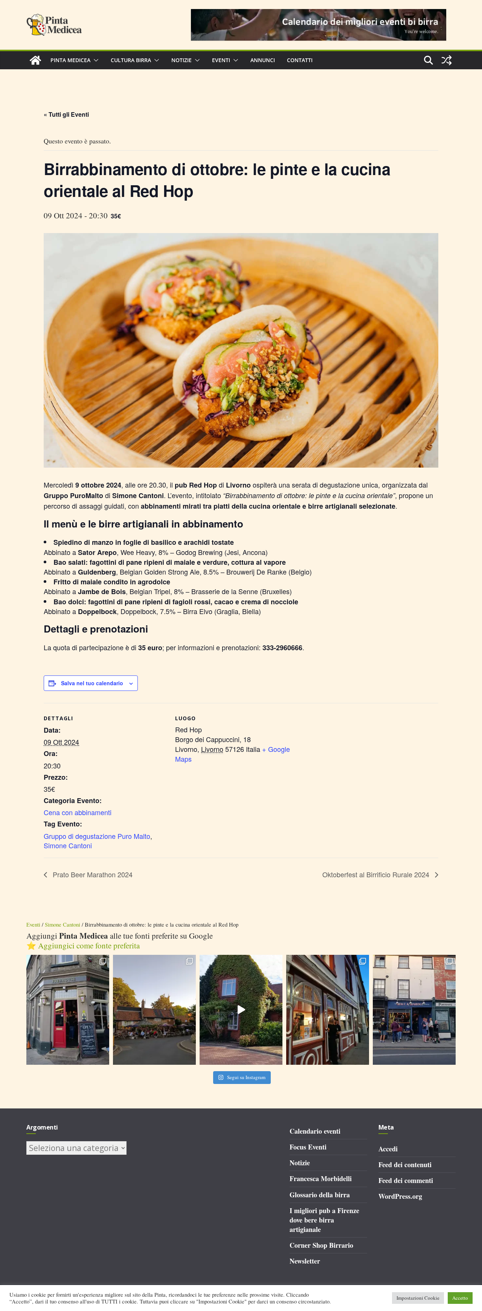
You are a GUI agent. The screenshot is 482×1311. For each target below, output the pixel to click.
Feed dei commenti (405, 1180)
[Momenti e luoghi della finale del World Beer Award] (241, 1010)
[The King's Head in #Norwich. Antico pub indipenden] (327, 1010)
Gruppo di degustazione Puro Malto (97, 836)
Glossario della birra (320, 1195)
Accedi (388, 1149)
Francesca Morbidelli (321, 1178)
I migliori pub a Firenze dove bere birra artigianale (324, 1220)
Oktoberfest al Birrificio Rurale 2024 (376, 874)
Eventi (221, 60)
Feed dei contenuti (405, 1164)
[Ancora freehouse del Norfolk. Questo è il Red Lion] (67, 1010)
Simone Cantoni (68, 845)
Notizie (181, 60)
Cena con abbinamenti (77, 812)
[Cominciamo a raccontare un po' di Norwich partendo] (414, 1010)
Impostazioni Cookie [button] (418, 1297)
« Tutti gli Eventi (66, 114)
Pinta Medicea (70, 60)
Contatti (300, 60)
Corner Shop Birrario (321, 1245)
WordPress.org (400, 1196)
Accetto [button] (460, 1297)
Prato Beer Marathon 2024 (92, 874)
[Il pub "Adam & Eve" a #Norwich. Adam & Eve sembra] (154, 1010)
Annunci (262, 60)
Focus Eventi (308, 1147)
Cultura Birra (131, 60)
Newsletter (305, 1261)
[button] (94, 60)
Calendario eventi (315, 1131)
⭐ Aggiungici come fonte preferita (83, 945)
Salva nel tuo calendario (92, 683)
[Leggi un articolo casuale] (447, 60)
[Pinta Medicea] (35, 60)
